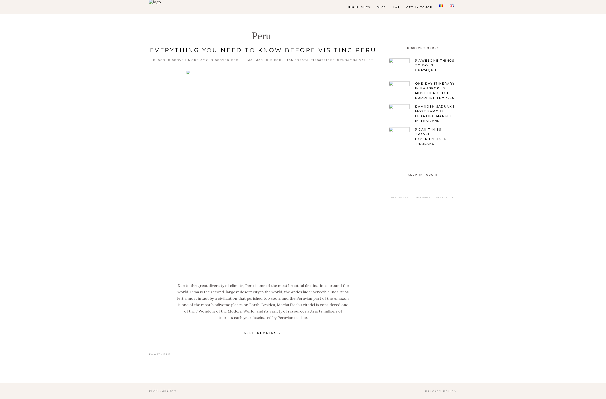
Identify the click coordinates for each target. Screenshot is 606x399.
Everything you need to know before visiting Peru (263, 50)
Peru (261, 36)
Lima (248, 60)
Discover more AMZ (188, 60)
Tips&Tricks (323, 60)
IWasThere (160, 354)
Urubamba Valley (355, 60)
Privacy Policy (441, 391)
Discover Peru (226, 60)
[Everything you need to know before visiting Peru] (263, 173)
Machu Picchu (270, 60)
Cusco (159, 60)
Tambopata (298, 60)
